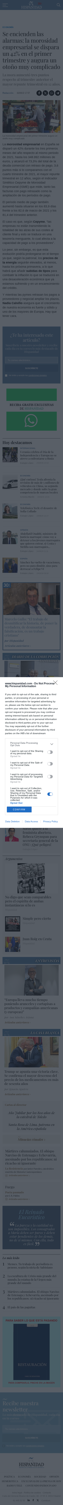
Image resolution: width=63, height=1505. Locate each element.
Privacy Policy (50, 821)
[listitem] (31, 744)
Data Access (31, 821)
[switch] (50, 752)
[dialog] (31, 752)
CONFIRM (19, 809)
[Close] (56, 684)
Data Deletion (12, 821)
